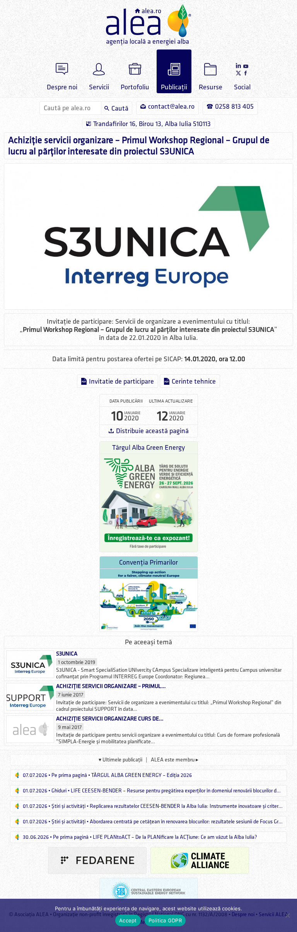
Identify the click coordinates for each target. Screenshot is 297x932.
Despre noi (62, 87)
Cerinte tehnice (194, 381)
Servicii (99, 87)
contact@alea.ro (171, 106)
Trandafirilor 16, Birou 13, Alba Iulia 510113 (152, 124)
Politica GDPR (165, 920)
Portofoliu (135, 87)
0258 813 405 (234, 106)
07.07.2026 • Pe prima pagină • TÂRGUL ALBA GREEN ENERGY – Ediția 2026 (107, 775)
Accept (128, 920)
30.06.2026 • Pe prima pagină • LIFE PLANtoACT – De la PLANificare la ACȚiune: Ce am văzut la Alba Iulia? (139, 837)
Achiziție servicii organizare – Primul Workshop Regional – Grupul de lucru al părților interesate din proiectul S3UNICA (139, 146)
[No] (287, 915)
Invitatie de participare (121, 381)
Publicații (174, 87)
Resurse (210, 87)
